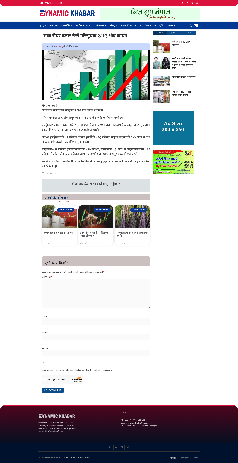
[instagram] (192, 2)
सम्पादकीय (159, 26)
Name (45, 316)
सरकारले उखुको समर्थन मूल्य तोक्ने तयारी (132, 234)
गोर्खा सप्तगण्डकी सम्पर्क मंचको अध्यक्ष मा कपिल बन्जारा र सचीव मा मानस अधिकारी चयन (184, 63)
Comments (174, 33)
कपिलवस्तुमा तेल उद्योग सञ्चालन (58, 232)
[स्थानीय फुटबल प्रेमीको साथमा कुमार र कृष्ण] (161, 92)
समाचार (54, 26)
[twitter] (187, 2)
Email (45, 332)
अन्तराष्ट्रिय (126, 26)
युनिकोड (173, 458)
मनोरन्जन (99, 26)
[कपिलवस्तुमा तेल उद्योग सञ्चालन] (161, 41)
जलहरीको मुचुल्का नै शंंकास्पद (183, 76)
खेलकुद (114, 26)
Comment (47, 277)
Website (46, 348)
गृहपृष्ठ (43, 26)
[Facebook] (182, 2)
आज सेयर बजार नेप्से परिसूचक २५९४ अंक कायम (94, 234)
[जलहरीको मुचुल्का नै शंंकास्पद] (161, 77)
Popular (160, 33)
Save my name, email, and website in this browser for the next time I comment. (77, 370)
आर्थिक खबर (81, 26)
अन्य (170, 26)
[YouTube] (197, 2)
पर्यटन (138, 26)
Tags (188, 33)
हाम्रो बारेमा (184, 458)
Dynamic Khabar (52, 457)
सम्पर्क (195, 457)
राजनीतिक (66, 26)
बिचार (148, 26)
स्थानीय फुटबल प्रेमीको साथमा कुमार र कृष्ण (181, 93)
